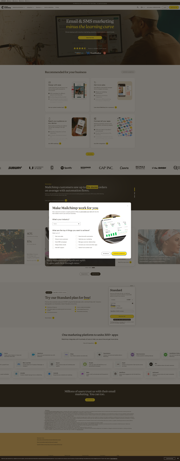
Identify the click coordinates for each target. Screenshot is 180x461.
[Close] (128, 206)
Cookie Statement (113, 458)
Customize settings (169, 458)
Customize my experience (119, 253)
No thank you (106, 253)
